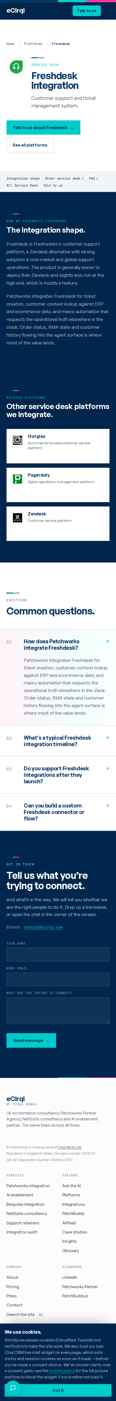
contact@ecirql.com (43, 927)
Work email (17, 968)
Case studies (74, 1232)
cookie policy (62, 1370)
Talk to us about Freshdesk (43, 127)
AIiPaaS (69, 1222)
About (12, 1277)
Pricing (12, 1286)
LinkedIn (69, 1277)
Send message (31, 1040)
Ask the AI (71, 1185)
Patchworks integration (28, 1185)
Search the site (24, 1314)
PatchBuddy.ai (75, 1295)
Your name (16, 943)
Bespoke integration (25, 1204)
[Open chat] (13, 1388)
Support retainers (22, 1222)
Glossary (70, 1250)
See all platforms (30, 145)
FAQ (93, 178)
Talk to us (87, 10)
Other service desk (64, 178)
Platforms (33, 43)
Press (11, 1295)
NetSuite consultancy (26, 1213)
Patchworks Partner (80, 1286)
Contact (14, 1305)
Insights (69, 1241)
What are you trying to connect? (39, 993)
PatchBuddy (73, 1213)
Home (10, 43)
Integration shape (23, 178)
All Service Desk (22, 185)
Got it (58, 1390)
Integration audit (21, 1232)
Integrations (73, 1204)
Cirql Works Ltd (69, 1147)
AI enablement (19, 1194)
